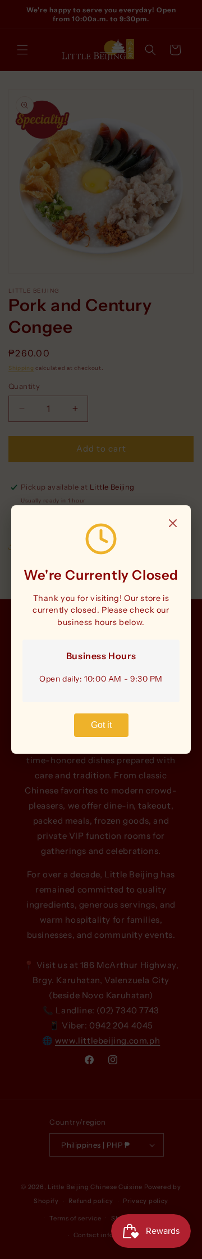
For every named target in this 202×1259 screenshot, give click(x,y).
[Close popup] (172, 524)
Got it (101, 725)
